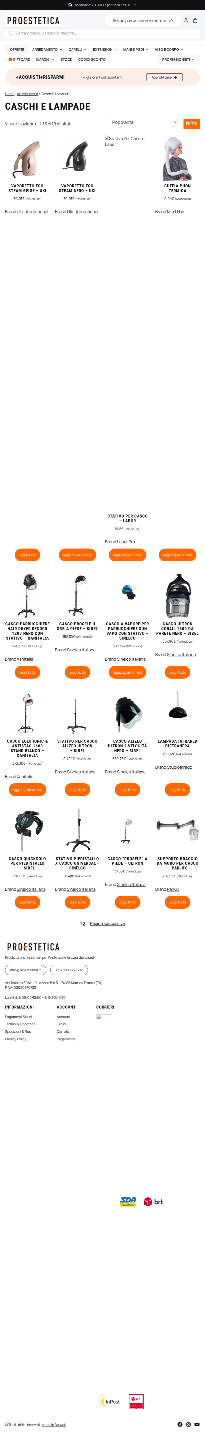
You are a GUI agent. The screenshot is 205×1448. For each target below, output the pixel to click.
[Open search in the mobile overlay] (102, 33)
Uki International (32, 211)
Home (9, 93)
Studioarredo (179, 767)
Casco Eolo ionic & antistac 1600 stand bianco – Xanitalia (27, 748)
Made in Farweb (54, 1424)
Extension (102, 49)
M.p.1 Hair (175, 211)
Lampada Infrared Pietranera (178, 743)
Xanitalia (25, 659)
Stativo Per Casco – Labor (128, 518)
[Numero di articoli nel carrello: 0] (195, 20)
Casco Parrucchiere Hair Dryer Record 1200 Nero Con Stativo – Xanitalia (27, 631)
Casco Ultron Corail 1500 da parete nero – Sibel (177, 629)
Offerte (17, 49)
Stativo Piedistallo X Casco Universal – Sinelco (77, 863)
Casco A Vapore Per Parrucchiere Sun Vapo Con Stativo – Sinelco (127, 631)
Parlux (173, 889)
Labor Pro (126, 542)
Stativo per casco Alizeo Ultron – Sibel (77, 746)
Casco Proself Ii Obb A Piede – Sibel (77, 626)
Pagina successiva (107, 923)
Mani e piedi (133, 49)
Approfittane (162, 77)
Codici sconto (92, 59)
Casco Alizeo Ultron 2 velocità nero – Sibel (127, 746)
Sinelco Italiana (81, 650)
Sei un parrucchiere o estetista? (143, 20)
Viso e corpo (167, 49)
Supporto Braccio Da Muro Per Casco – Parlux (177, 863)
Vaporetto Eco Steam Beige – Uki (27, 188)
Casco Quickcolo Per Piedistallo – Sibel (27, 863)
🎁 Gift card (19, 59)
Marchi (43, 59)
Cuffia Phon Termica (177, 188)
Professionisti (176, 59)
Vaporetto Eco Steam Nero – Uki (77, 188)
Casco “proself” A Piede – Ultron (128, 861)
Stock (66, 59)
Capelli (75, 49)
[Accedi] (185, 20)
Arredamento (45, 49)
